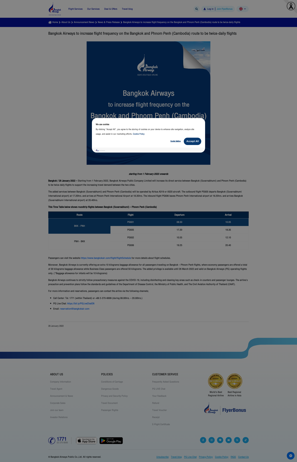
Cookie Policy (138, 134)
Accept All (192, 141)
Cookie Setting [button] (175, 141)
